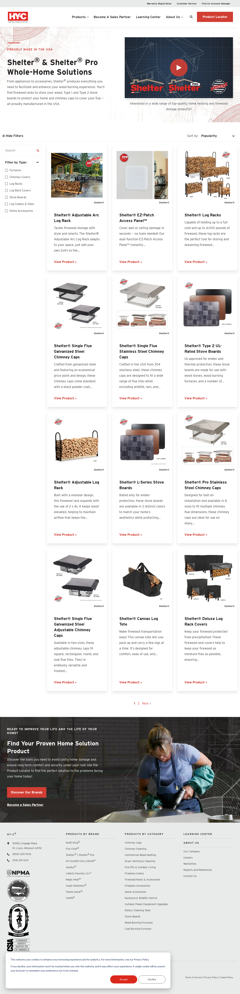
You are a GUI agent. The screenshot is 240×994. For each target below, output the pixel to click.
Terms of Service (193, 977)
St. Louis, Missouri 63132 (27, 848)
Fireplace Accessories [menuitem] (137, 885)
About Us (173, 17)
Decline (152, 979)
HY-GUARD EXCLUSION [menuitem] (80, 861)
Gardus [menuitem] (71, 867)
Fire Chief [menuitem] (72, 848)
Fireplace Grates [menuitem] (134, 873)
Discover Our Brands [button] (27, 792)
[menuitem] (159, 3)
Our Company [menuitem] (191, 851)
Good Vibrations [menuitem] (76, 885)
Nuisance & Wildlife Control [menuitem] (141, 898)
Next (146, 703)
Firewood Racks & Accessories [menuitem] (142, 879)
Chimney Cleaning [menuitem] (135, 848)
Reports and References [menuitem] (197, 869)
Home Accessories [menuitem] (135, 891)
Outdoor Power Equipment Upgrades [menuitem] (146, 904)
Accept (124, 979)
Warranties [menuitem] (190, 863)
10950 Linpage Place (24, 843)
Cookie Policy (226, 977)
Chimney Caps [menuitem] (133, 842)
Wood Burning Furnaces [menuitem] (139, 922)
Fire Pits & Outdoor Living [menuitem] (140, 867)
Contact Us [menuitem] (189, 876)
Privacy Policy (211, 977)
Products (79, 17)
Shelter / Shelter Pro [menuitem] (80, 855)
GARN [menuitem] (70, 898)
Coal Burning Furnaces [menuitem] (138, 928)
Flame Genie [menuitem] (74, 891)
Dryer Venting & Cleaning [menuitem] (140, 861)
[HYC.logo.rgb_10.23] (31, 17)
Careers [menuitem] (188, 857)
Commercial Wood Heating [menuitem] (140, 855)
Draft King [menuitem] (73, 842)
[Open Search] (191, 16)
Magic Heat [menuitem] (73, 879)
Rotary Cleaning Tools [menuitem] (138, 910)
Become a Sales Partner (25, 805)
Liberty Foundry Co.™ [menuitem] (78, 873)
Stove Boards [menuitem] (132, 916)
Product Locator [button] (215, 17)
